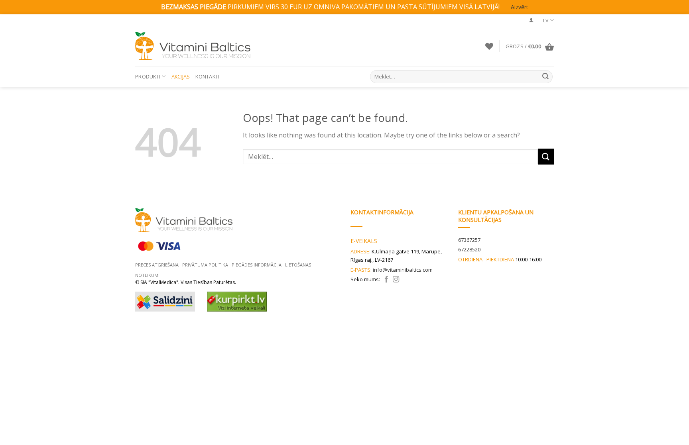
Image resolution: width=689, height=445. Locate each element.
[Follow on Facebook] (386, 279)
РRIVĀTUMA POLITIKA (205, 265)
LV (546, 20)
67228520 (469, 249)
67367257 (469, 239)
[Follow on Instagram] (396, 279)
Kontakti (207, 76)
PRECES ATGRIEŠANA (157, 265)
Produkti (147, 76)
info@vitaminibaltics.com (403, 269)
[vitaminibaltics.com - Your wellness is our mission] (195, 46)
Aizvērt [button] (519, 7)
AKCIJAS (180, 76)
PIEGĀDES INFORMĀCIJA (257, 265)
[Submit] (545, 76)
